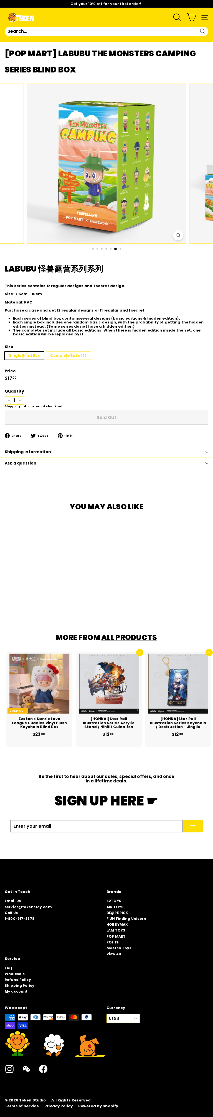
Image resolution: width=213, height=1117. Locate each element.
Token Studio (32, 1100)
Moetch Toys (118, 948)
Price (10, 371)
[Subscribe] (193, 826)
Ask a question (20, 463)
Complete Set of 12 (68, 355)
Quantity (14, 391)
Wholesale (15, 974)
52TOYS (113, 900)
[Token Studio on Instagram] (9, 1069)
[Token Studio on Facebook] (43, 1069)
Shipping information (28, 452)
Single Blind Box (24, 355)
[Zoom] (178, 235)
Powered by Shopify (98, 1106)
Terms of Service (22, 1106)
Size (9, 347)
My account (16, 991)
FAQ (8, 968)
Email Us (13, 900)
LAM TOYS (115, 930)
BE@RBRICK (117, 912)
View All (113, 954)
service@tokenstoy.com (28, 907)
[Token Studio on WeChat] (26, 1069)
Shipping (12, 406)
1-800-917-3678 (19, 918)
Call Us (11, 912)
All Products (129, 637)
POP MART (116, 936)
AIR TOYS (114, 907)
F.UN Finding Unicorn (126, 918)
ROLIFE (112, 942)
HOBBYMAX (117, 924)
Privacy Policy (58, 1106)
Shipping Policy (19, 985)
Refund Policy (18, 979)
